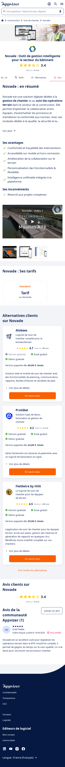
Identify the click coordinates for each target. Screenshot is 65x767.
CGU (5, 703)
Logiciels (7, 720)
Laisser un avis (52, 610)
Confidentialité (9, 692)
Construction (13, 20)
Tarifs (21, 77)
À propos (7, 714)
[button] (32, 221)
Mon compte (9, 734)
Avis (59, 77)
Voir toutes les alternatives (32, 570)
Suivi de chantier (31, 20)
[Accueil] (2, 20)
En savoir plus (32, 395)
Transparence (9, 698)
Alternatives (40, 77)
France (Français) (23, 757)
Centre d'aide (9, 740)
